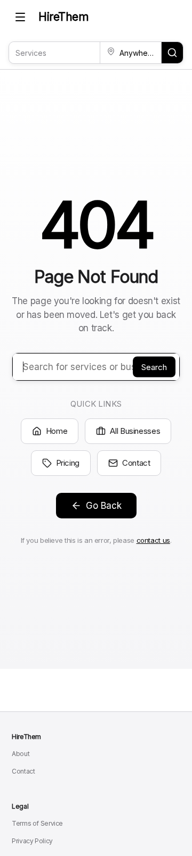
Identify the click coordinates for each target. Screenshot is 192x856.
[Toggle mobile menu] (20, 17)
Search (154, 367)
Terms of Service (37, 823)
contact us (153, 540)
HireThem (63, 16)
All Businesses (135, 431)
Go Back (104, 505)
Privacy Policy (32, 841)
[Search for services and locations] (172, 52)
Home (57, 431)
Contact (136, 463)
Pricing (67, 463)
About (20, 754)
